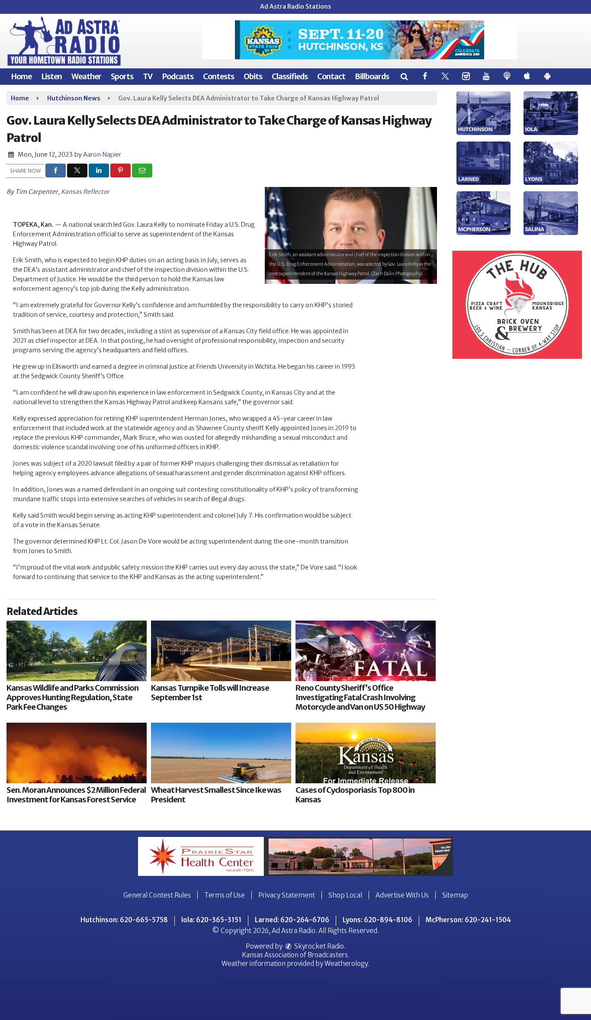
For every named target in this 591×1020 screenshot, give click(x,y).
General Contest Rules (157, 895)
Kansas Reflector (85, 192)
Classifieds (290, 76)
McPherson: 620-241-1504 (468, 920)
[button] (403, 76)
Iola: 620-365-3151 (211, 920)
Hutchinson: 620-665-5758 (124, 920)
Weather (86, 76)
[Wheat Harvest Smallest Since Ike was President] (221, 753)
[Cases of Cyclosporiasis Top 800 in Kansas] (366, 753)
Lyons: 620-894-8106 (377, 920)
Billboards (372, 76)
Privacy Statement (286, 895)
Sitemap (455, 895)
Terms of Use (224, 895)
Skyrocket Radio (318, 946)
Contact (331, 76)
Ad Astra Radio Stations (295, 6)
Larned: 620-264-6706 (292, 920)
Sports (122, 76)
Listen (51, 76)
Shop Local (345, 895)
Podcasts (177, 76)
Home (21, 76)
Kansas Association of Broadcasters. (296, 955)
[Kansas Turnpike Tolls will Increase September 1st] (221, 651)
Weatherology (346, 963)
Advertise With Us (402, 895)
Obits (253, 76)
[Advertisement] (359, 39)
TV (147, 76)
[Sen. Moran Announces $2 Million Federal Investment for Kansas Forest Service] (76, 753)
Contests (218, 76)
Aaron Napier (102, 154)
